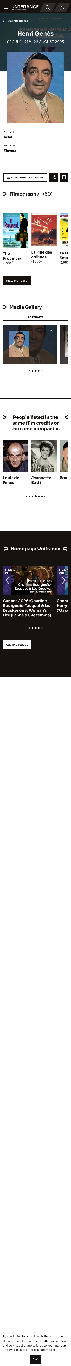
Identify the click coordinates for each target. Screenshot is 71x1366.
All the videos (17, 644)
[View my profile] (62, 7)
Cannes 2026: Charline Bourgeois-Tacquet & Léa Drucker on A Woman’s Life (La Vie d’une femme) (27, 608)
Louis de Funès (11, 480)
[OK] (35, 1359)
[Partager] (53, 177)
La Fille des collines (41, 254)
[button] (51, 331)
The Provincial (13, 256)
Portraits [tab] (35, 317)
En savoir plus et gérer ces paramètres (29, 1350)
